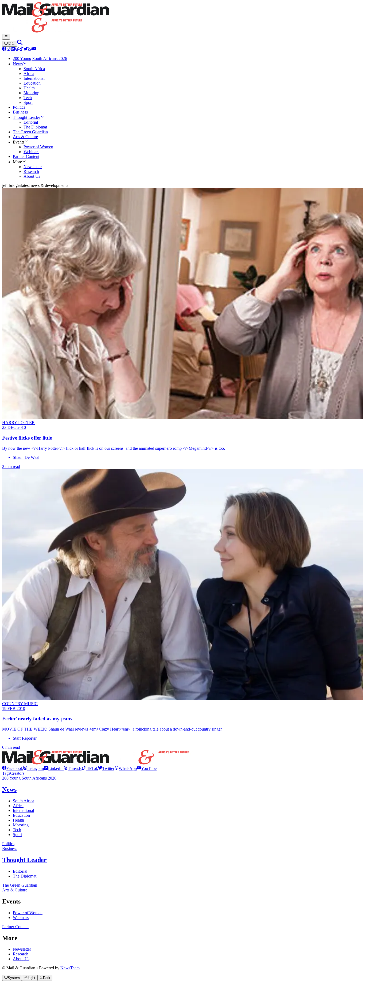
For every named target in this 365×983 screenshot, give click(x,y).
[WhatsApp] (30, 49)
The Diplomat (24, 876)
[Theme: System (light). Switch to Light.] (9, 44)
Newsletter (22, 949)
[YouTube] (34, 49)
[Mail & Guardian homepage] (182, 18)
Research (20, 954)
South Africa (23, 801)
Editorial (20, 871)
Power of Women (27, 912)
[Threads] (17, 49)
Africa (18, 805)
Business (9, 848)
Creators (17, 773)
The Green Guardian (19, 885)
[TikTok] (21, 49)
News (9, 789)
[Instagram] (8, 49)
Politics (8, 843)
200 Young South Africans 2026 (29, 778)
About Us (21, 958)
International (23, 810)
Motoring (21, 825)
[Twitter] (26, 49)
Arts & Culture (14, 890)
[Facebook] (4, 49)
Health (18, 820)
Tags (6, 773)
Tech (17, 829)
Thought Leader (24, 859)
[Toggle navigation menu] (6, 37)
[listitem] (12, 768)
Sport (17, 834)
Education (21, 815)
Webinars (21, 917)
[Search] (19, 43)
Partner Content (15, 926)
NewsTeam (70, 968)
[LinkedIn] (13, 49)
